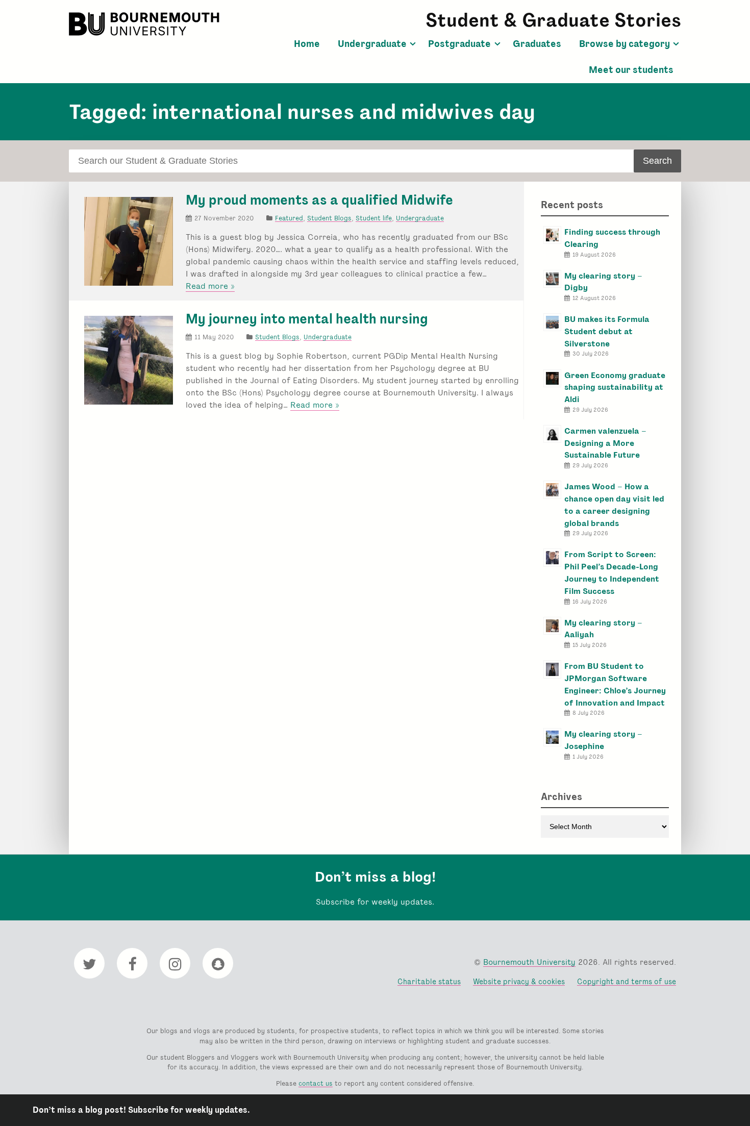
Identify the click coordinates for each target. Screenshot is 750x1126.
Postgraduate (459, 44)
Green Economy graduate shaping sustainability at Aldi (614, 387)
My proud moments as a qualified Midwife (319, 200)
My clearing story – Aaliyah (603, 628)
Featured (289, 218)
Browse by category (624, 44)
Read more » (210, 286)
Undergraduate (372, 44)
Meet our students (631, 70)
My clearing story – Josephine (603, 740)
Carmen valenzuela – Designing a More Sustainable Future (605, 443)
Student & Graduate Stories (553, 20)
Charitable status (429, 981)
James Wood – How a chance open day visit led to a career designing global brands (614, 504)
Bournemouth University (145, 24)
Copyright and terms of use (626, 981)
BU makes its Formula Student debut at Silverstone (606, 331)
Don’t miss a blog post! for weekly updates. (141, 1110)
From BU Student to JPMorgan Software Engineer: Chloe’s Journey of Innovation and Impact (615, 684)
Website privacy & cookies (519, 981)
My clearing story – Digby (603, 281)
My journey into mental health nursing (307, 319)
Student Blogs (329, 218)
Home (307, 44)
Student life (374, 218)
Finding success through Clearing (612, 238)
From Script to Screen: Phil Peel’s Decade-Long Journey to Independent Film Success (611, 572)
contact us (315, 1083)
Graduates (537, 44)
